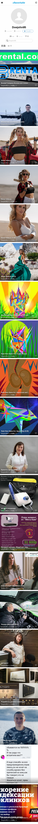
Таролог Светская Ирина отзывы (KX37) (15, 779)
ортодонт (4, 663)
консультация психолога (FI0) (12, 586)
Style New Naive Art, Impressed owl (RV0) (15, 392)
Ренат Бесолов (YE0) (9, 740)
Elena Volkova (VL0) (8, 276)
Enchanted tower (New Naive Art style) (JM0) (15, 315)
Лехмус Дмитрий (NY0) (10, 624)
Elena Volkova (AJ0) (8, 238)
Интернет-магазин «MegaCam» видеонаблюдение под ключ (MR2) (15, 547)
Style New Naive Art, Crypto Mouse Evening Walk (15, 354)
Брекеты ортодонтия (9, 470)
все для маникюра (8, 508)
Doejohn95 (19, 27)
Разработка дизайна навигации (13, 702)
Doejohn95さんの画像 (7, 85)
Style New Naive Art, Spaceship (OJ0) (15, 431)
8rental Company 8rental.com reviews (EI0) (15, 83)
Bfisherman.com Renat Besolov (12, 122)
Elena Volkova (6, 160)
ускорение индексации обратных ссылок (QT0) (15, 818)
